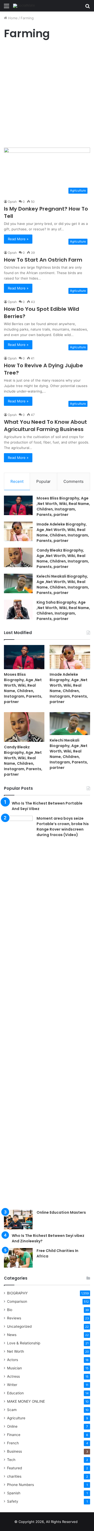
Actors (12, 1360)
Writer (12, 1385)
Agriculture (16, 1418)
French (13, 1443)
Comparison (17, 1301)
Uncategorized (19, 1326)
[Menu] (6, 8)
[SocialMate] (24, 6)
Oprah (12, 202)
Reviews (14, 1318)
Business (14, 1451)
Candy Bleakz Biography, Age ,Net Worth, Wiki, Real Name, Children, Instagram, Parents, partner (63, 558)
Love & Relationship (23, 1343)
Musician (14, 1368)
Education (15, 1393)
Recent (17, 481)
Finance (13, 1435)
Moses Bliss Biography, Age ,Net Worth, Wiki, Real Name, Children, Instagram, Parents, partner (63, 506)
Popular (43, 481)
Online (12, 1426)
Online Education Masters (61, 1212)
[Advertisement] (47, 95)
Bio (9, 1310)
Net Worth (15, 1351)
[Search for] (87, 8)
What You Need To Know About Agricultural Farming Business (45, 425)
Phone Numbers (20, 1485)
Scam (12, 1410)
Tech (11, 1460)
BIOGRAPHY (17, 1293)
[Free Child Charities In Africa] (18, 1258)
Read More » (18, 239)
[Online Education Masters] (18, 1219)
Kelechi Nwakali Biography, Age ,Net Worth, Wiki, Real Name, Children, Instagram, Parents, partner (63, 584)
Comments (73, 481)
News (11, 1335)
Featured (14, 1468)
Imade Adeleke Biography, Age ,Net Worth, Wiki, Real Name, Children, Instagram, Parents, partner (63, 532)
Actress (13, 1376)
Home (12, 18)
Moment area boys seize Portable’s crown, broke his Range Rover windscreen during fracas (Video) (63, 826)
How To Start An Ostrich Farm (43, 259)
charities (14, 1476)
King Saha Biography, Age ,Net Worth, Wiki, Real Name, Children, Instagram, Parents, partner (63, 610)
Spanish (13, 1493)
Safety (12, 1501)
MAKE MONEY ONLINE (26, 1401)
